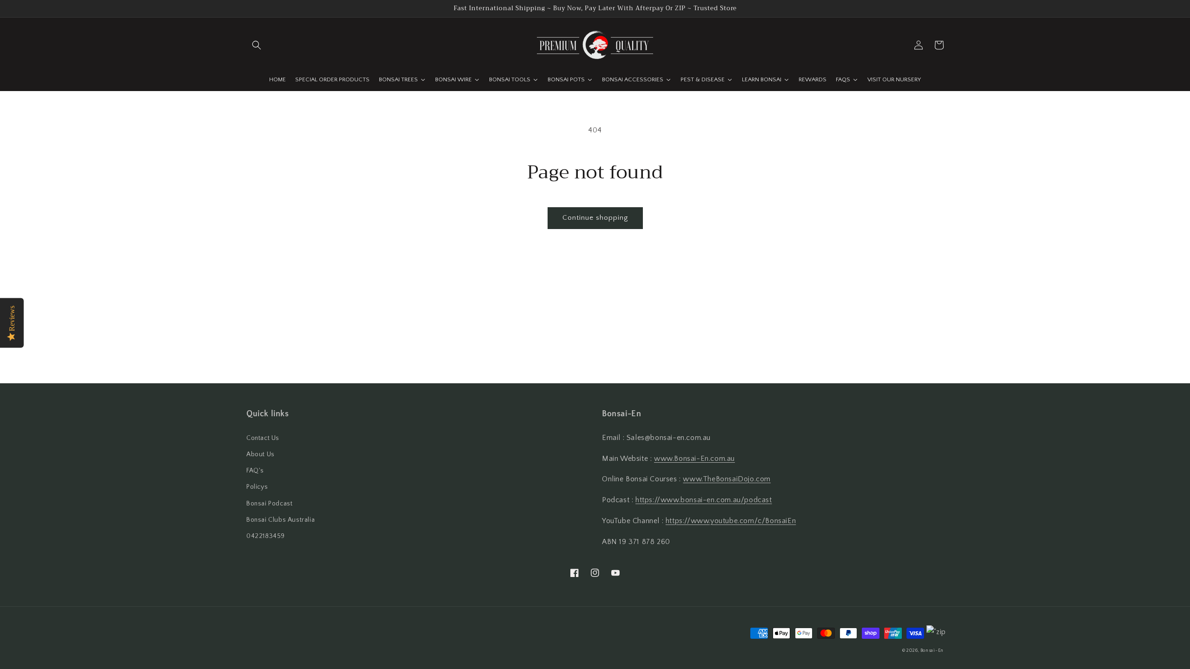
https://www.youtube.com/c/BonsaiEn (731, 521)
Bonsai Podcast (269, 503)
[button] (256, 45)
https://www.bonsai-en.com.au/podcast (703, 500)
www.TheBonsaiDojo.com (727, 479)
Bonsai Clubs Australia (280, 520)
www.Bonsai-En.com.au (694, 458)
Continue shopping (595, 218)
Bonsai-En (932, 650)
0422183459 (265, 536)
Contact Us (262, 438)
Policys (257, 487)
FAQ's (255, 470)
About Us (260, 454)
